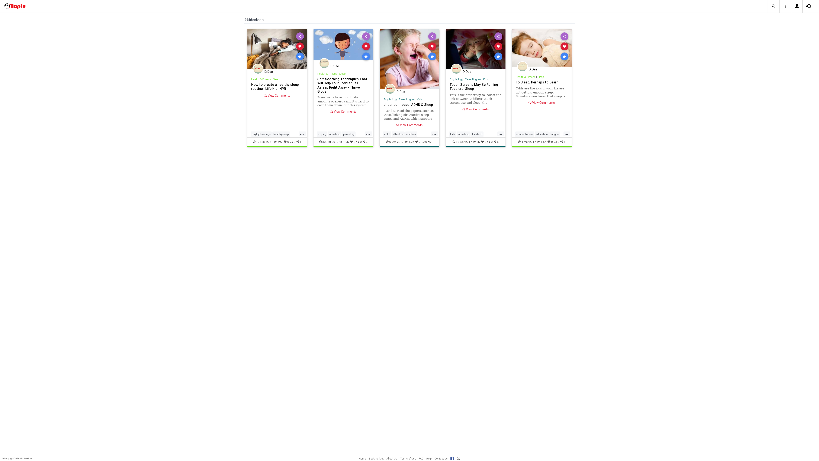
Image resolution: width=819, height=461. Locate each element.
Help (429, 458)
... (302, 133)
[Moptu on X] (458, 458)
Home (362, 458)
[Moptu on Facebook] (452, 458)
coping (322, 134)
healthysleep (281, 134)
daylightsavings (261, 134)
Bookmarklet (376, 458)
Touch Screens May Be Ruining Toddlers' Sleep (474, 86)
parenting (348, 134)
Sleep (276, 79)
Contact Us (441, 458)
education (542, 134)
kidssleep (334, 134)
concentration (524, 134)
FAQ (421, 458)
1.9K (346, 142)
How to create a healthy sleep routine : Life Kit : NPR (275, 86)
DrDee (268, 72)
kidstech (477, 134)
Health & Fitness (261, 79)
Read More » (277, 49)
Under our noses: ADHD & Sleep (408, 104)
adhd (387, 134)
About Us (391, 458)
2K (478, 142)
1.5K (543, 142)
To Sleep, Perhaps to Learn (537, 82)
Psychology (390, 99)
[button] (773, 6)
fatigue (554, 134)
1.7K (411, 142)
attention (398, 134)
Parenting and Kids (411, 99)
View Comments (278, 96)
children (411, 134)
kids (452, 134)
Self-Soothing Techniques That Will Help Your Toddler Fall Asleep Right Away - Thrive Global (342, 85)
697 (280, 142)
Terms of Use (408, 458)
